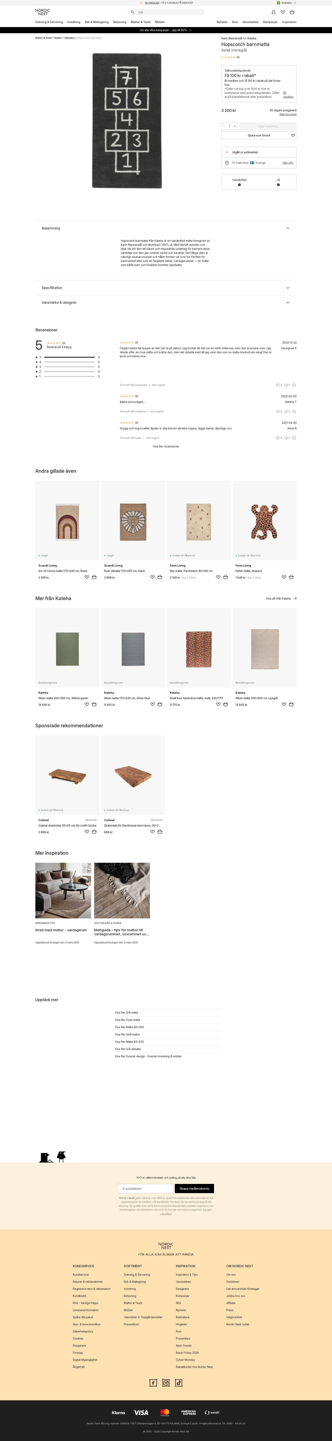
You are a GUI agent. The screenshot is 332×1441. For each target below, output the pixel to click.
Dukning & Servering (49, 22)
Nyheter (222, 22)
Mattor (58, 37)
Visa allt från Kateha (278, 598)
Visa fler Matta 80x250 (129, 1041)
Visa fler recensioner (166, 446)
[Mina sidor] (273, 12)
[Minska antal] (224, 126)
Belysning (119, 22)
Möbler (160, 22)
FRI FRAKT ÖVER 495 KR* (169, 2)
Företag (78, 1352)
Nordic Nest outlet (237, 1324)
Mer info (288, 162)
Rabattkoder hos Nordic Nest (194, 1366)
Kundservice (81, 1274)
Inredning (73, 22)
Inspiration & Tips (187, 1274)
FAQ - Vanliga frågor (86, 1303)
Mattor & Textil (141, 22)
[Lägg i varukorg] (94, 577)
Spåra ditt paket (83, 1317)
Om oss (231, 1274)
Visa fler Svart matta (127, 1019)
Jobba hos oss (235, 1295)
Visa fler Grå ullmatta (128, 1049)
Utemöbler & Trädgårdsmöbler (143, 1317)
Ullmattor (69, 37)
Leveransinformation (86, 1310)
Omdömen (232, 1281)
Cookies (78, 1338)
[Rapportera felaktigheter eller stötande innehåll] (294, 385)
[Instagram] (166, 1382)
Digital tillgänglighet (85, 1359)
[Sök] (132, 12)
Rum (235, 22)
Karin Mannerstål (231, 38)
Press (229, 1310)
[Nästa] (207, 120)
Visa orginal (158, 385)
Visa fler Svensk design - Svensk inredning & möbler (148, 1056)
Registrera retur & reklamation (91, 1288)
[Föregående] (48, 120)
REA (178, 1303)
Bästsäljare (183, 1317)
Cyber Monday (185, 1359)
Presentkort (131, 1324)
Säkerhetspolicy (83, 1331)
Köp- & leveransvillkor (87, 1324)
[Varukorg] (292, 12)
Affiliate (231, 1303)
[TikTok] (178, 1382)
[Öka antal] (235, 126)
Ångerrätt (79, 1366)
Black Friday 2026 (187, 1352)
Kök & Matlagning (97, 22)
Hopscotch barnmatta (89, 37)
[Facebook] (153, 1382)
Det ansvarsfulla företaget (242, 1288)
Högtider (181, 1324)
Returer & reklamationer (88, 1281)
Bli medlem (288, 94)
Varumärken (250, 22)
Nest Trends (184, 1345)
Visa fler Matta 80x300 (129, 1027)
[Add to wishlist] (87, 577)
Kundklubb (79, 1295)
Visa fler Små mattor (127, 1034)
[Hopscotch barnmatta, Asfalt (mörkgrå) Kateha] (127, 119)
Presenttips (183, 1338)
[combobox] (287, 3)
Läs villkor (166, 1213)
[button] (230, 57)
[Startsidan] (42, 12)
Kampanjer (270, 22)
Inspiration (289, 22)
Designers (182, 1288)
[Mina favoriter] (282, 12)
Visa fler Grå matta (126, 1012)
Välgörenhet (234, 1317)
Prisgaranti (79, 1345)
